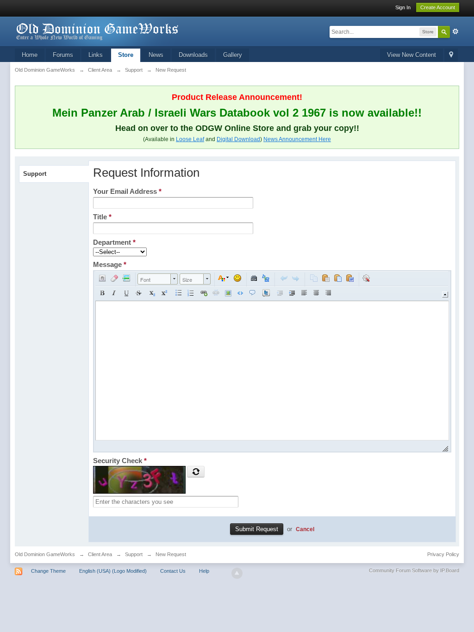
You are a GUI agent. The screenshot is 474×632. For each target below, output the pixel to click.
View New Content (411, 54)
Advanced (455, 31)
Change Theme (48, 571)
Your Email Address (127, 191)
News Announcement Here (297, 139)
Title (102, 217)
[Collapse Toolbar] (445, 294)
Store (125, 54)
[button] (102, 278)
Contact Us (173, 571)
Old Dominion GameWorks (45, 554)
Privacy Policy (443, 554)
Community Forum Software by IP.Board (414, 570)
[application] (272, 361)
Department (114, 242)
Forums (63, 54)
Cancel (305, 529)
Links (95, 54)
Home (29, 54)
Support (34, 173)
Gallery (232, 54)
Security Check (120, 461)
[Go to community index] (98, 30)
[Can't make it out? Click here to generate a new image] (196, 471)
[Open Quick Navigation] (451, 55)
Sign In (403, 7)
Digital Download (238, 139)
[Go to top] (237, 573)
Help (204, 571)
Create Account (437, 7)
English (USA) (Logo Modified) (113, 571)
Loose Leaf (190, 139)
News (156, 54)
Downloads (193, 54)
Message (109, 264)
